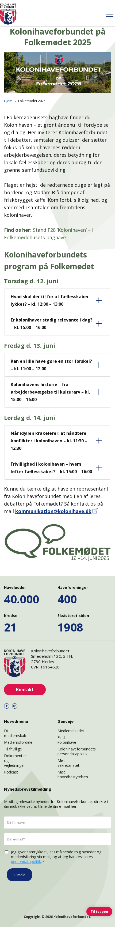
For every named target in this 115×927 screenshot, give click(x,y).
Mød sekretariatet (68, 763)
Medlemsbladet (70, 730)
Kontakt (25, 690)
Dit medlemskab (15, 733)
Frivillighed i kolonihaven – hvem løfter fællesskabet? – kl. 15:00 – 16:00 (51, 467)
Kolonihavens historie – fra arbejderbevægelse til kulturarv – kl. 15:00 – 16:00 (50, 392)
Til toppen (99, 911)
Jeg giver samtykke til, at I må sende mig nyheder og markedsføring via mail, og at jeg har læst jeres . (56, 857)
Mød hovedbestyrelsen (72, 774)
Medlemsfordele (18, 742)
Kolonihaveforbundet (71, 916)
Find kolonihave (66, 740)
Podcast (11, 772)
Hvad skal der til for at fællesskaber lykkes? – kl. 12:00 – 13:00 (50, 300)
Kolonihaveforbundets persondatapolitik (76, 751)
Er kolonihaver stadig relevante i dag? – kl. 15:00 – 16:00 (52, 323)
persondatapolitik (26, 861)
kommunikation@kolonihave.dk (53, 511)
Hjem (8, 100)
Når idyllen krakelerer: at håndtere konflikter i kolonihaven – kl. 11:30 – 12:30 (49, 440)
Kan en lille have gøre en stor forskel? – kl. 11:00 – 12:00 (51, 365)
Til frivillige (13, 749)
